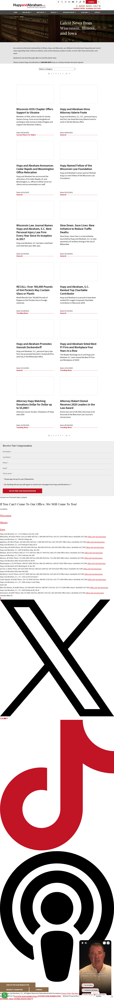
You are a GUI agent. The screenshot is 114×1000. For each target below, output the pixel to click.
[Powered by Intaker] (99, 996)
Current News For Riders (26, 135)
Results (53, 12)
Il (4, 522)
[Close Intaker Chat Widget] (108, 943)
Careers (39, 990)
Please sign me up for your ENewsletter (19, 479)
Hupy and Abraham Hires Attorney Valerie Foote (75, 110)
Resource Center (69, 12)
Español (91, 2)
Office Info (91, 536)
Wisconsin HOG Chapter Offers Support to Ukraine (34, 110)
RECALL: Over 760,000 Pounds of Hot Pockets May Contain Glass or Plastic (34, 290)
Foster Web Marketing (49, 996)
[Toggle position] (104, 943)
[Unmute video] (82, 943)
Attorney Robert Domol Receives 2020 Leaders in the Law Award (77, 404)
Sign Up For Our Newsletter (17, 985)
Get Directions (101, 536)
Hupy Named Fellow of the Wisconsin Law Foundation (76, 167)
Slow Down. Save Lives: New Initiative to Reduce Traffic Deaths (77, 229)
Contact (97, 12)
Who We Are (26, 12)
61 (67, 73)
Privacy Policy (66, 993)
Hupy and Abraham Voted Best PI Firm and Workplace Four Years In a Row (78, 347)
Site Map (75, 993)
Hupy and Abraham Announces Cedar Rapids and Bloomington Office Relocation (35, 169)
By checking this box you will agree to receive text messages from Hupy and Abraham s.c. (38, 484)
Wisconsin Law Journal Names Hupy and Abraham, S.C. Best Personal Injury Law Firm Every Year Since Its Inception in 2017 (34, 232)
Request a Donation (14, 990)
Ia (2, 529)
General (63, 135)
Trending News (22, 313)
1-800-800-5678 (88, 6)
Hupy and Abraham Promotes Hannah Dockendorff (34, 345)
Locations (84, 12)
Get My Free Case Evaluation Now (22, 491)
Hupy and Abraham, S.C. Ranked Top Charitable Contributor (74, 290)
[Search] (99, 2)
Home (15, 12)
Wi (5, 515)
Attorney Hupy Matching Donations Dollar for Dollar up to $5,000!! (34, 404)
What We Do (41, 12)
